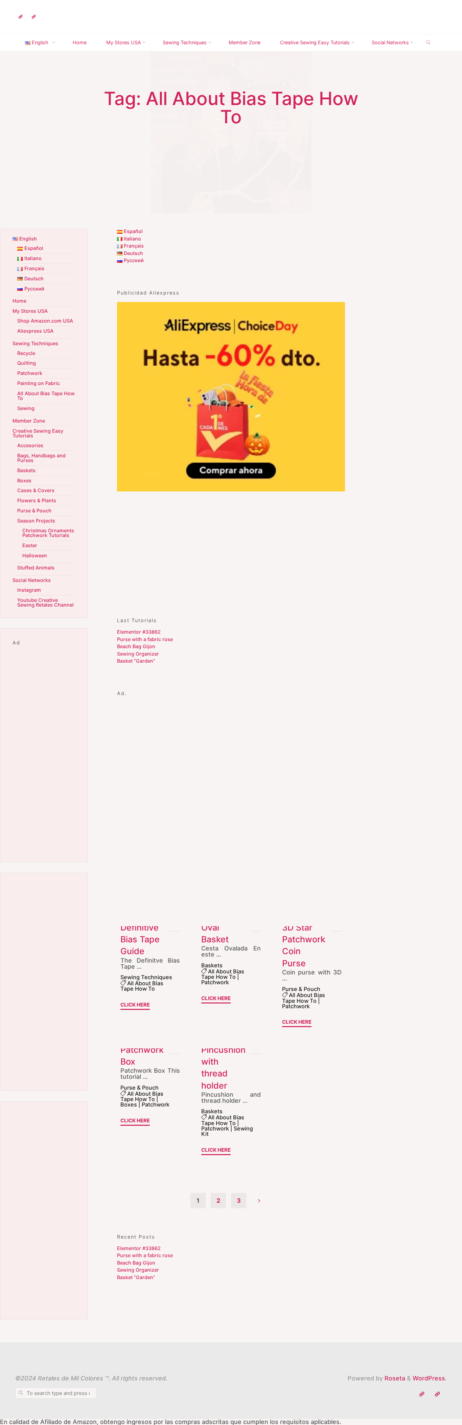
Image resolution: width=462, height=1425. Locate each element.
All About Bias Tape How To (141, 986)
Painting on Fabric (38, 383)
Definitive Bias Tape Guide (140, 939)
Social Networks (32, 580)
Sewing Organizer (138, 654)
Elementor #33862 (139, 632)
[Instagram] (33, 16)
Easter (29, 545)
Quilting (26, 363)
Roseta (394, 1378)
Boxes (128, 1104)
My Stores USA (30, 311)
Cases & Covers (35, 490)
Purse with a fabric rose (145, 639)
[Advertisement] (231, 550)
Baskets (212, 965)
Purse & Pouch (301, 989)
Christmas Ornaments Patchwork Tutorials (48, 533)
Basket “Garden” (136, 661)
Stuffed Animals (35, 567)
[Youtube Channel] (20, 16)
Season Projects (36, 521)
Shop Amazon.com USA (45, 321)
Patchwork (215, 982)
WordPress (429, 1378)
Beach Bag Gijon (136, 646)
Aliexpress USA (35, 331)
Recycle (26, 353)
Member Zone (29, 421)
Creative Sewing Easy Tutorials (38, 433)
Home (19, 301)
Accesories (30, 445)
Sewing (25, 408)
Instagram (29, 590)
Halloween (34, 555)
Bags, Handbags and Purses (41, 458)
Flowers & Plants (36, 500)
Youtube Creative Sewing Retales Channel (45, 602)
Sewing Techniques (146, 977)
